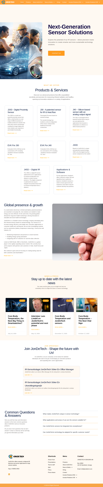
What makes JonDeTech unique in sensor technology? (61, 414)
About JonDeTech (38, 2)
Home (22, 2)
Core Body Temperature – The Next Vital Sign (85, 319)
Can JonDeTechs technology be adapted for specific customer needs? (66, 432)
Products (28, 2)
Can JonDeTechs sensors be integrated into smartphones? (62, 426)
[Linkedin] (9, 474)
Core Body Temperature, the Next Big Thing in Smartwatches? (16, 319)
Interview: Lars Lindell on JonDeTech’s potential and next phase (39, 321)
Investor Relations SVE (92, 2)
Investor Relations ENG (75, 2)
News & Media (49, 2)
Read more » (12, 327)
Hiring (58, 2)
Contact (64, 2)
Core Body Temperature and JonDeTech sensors (63, 319)
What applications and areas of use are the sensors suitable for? (64, 420)
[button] (70, 414)
